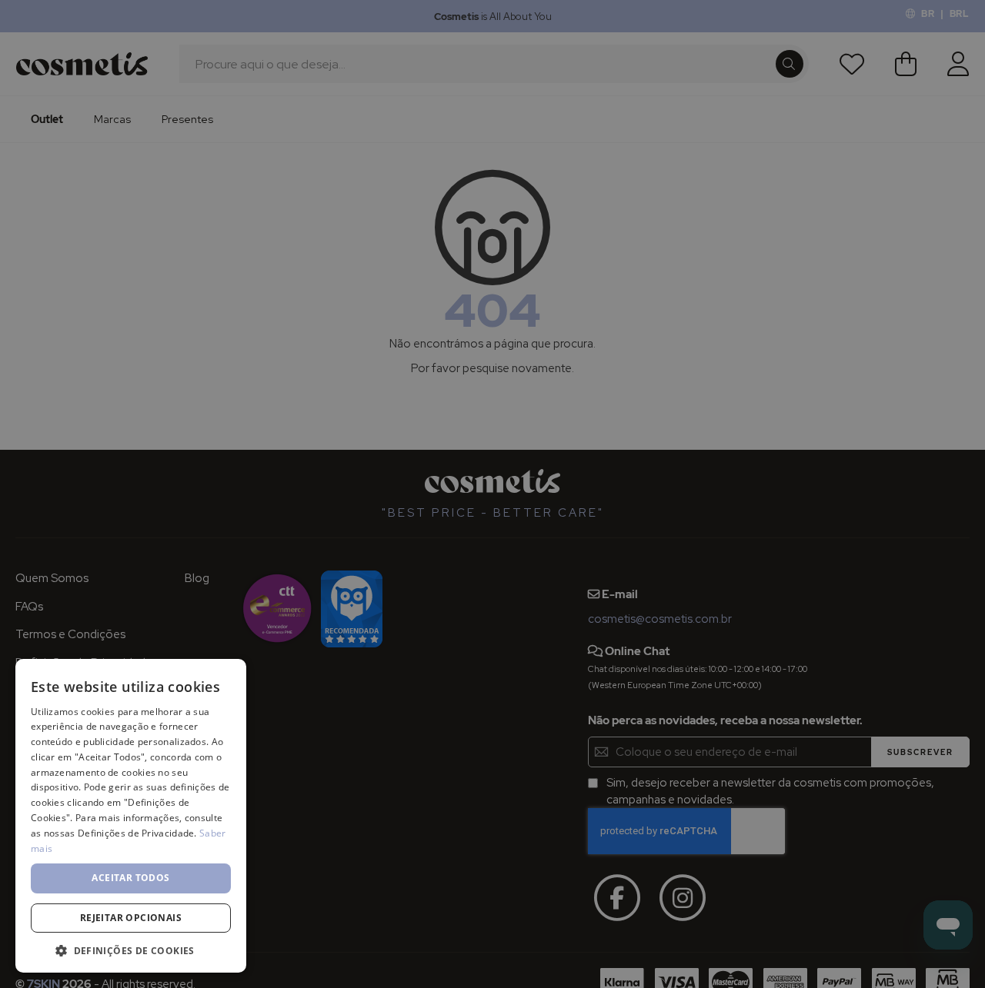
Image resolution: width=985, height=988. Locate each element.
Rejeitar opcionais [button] (131, 917)
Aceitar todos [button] (130, 877)
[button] (131, 950)
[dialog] (492, 494)
